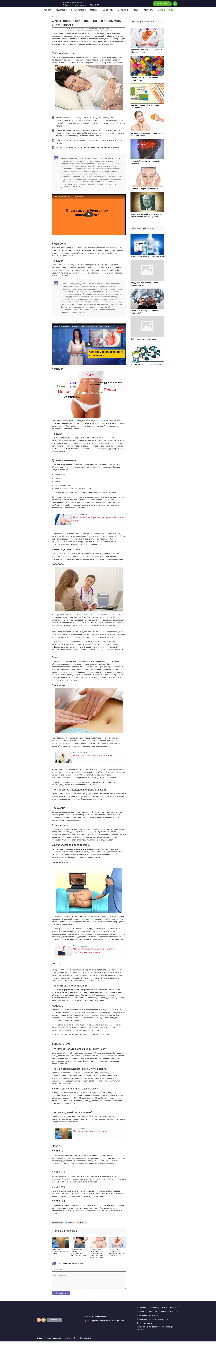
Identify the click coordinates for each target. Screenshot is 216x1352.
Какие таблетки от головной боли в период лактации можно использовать (97, 1254)
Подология (61, 10)
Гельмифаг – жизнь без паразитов (145, 364)
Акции (136, 10)
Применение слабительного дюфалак (147, 256)
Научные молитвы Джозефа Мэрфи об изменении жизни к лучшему (146, 215)
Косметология (78, 10)
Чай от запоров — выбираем (143, 339)
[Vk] (43, 1320)
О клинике (123, 10)
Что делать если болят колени (90, 1131)
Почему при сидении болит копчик (92, 755)
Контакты (148, 10)
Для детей (108, 10)
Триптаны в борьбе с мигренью (144, 189)
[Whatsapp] (175, 3)
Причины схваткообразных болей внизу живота (78, 1253)
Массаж (94, 10)
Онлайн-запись (165, 10)
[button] (162, 3)
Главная (47, 10)
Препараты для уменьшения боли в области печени (116, 1253)
